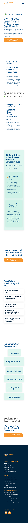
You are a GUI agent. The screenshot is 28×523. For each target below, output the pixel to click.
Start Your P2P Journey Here (13, 435)
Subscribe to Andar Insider (10, 479)
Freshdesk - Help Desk (9, 492)
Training (6, 485)
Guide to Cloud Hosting (10, 487)
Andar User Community (9, 483)
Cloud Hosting (7, 465)
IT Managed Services (9, 467)
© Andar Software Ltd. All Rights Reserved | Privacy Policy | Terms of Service (14, 509)
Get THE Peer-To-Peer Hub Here (13, 260)
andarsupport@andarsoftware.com (12, 498)
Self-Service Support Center (11, 494)
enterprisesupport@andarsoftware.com (13, 502)
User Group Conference (10, 481)
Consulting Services (9, 469)
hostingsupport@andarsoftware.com (13, 500)
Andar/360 (6, 463)
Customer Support (10, 490)
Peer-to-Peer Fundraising (10, 471)
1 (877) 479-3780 (8, 496)
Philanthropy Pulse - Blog (10, 477)
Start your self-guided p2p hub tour (13, 40)
